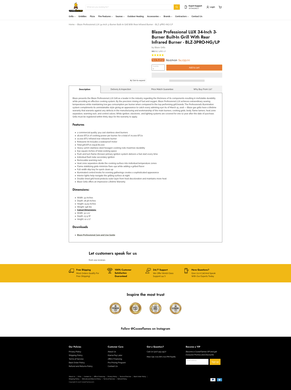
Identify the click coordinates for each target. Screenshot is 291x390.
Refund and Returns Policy (81, 366)
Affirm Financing (115, 359)
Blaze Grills (160, 47)
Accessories (153, 16)
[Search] (177, 7)
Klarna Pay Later (115, 355)
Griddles (82, 16)
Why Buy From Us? (202, 89)
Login (212, 7)
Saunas (119, 16)
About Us (112, 351)
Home (72, 24)
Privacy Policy (75, 351)
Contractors (181, 16)
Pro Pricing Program (117, 362)
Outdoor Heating (135, 16)
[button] (158, 55)
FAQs (79, 376)
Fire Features (104, 16)
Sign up (215, 361)
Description (84, 89)
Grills (71, 16)
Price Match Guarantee (162, 89)
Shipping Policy (76, 355)
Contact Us (197, 16)
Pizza (92, 16)
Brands (167, 16)
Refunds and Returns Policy (91, 379)
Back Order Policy (77, 362)
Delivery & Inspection (121, 89)
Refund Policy (122, 379)
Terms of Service (76, 359)
